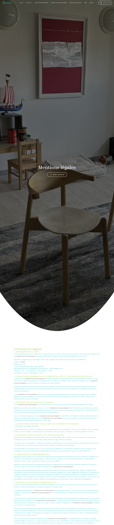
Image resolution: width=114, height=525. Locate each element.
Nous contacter (59, 174)
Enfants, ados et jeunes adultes (59, 2)
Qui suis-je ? (29, 2)
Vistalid (22, 362)
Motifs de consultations (76, 2)
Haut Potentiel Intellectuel (41, 2)
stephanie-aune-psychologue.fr (26, 356)
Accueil (21, 2)
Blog (85, 2)
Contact (91, 2)
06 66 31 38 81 (106, 2)
